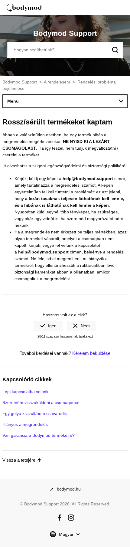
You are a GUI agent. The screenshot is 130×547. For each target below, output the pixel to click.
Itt (4, 165)
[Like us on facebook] (59, 518)
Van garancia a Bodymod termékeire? (38, 435)
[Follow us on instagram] (71, 518)
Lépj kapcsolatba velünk (25, 391)
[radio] (48, 326)
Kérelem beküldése (91, 353)
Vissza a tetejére (18, 460)
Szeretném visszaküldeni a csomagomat (41, 402)
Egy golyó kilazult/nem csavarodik (34, 413)
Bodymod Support (19, 82)
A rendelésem (57, 82)
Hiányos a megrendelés (25, 424)
